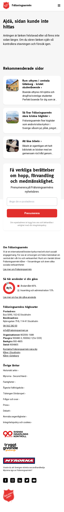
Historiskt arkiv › (10, 370)
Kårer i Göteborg (11, 355)
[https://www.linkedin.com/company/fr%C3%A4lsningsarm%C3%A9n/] (19, 480)
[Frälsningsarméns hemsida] (6, 5)
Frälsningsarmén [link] (22, 5)
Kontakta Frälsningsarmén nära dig (20, 349)
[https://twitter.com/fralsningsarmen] (27, 480)
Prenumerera (32, 213)
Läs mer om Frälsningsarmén (17, 269)
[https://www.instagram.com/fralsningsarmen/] (12, 480)
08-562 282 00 (10, 326)
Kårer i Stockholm (11, 352)
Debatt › (7, 411)
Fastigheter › (9, 382)
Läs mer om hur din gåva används (19, 297)
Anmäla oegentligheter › (15, 416)
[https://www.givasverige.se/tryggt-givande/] (10, 447)
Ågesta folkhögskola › (13, 387)
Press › (6, 405)
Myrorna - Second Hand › (15, 376)
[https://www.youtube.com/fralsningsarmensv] (34, 480)
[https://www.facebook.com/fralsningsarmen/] (5, 480)
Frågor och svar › (11, 399)
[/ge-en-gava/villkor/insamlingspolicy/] (15, 434)
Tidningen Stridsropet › (14, 393)
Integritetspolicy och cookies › (17, 422)
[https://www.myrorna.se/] (19, 461)
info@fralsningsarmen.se (15, 330)
